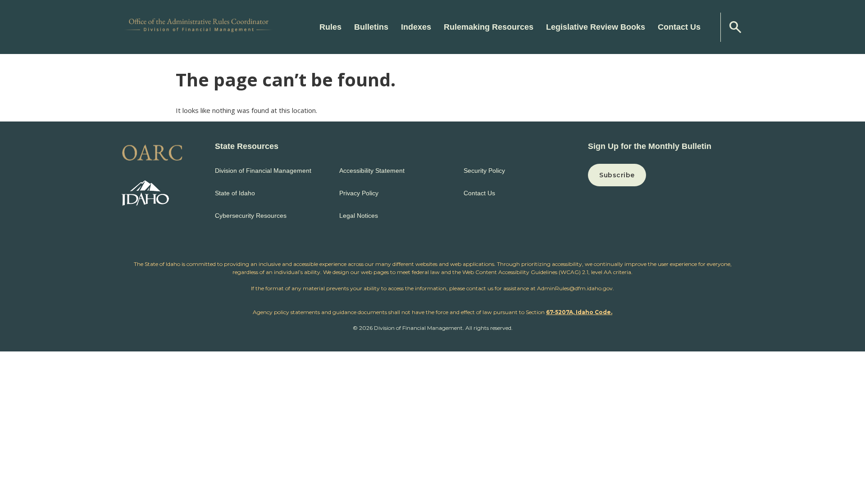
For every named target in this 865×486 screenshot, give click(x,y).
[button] (665, 175)
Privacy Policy (358, 193)
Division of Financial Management (263, 170)
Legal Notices (358, 215)
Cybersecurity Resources (251, 215)
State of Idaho (235, 193)
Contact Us (679, 27)
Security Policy (484, 170)
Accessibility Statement (372, 170)
